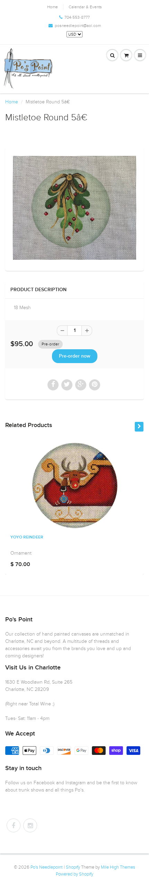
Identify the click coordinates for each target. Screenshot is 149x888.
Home (52, 6)
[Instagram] (30, 825)
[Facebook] (13, 825)
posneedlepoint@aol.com (78, 25)
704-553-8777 (77, 17)
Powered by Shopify (74, 874)
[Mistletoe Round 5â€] (74, 208)
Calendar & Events (85, 6)
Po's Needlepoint (46, 867)
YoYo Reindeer (26, 537)
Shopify (73, 867)
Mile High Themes (118, 867)
